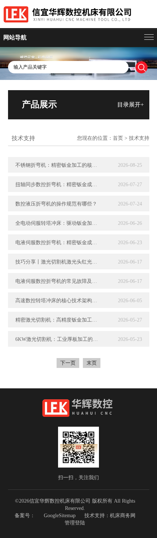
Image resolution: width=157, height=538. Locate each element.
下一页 (68, 363)
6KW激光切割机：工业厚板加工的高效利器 (58, 339)
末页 (92, 363)
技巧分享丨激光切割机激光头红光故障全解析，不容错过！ (58, 262)
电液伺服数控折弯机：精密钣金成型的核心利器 (58, 242)
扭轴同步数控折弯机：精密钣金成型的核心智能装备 (58, 184)
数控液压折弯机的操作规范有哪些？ (56, 204)
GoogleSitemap (60, 515)
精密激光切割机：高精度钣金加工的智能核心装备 (58, 320)
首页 (118, 138)
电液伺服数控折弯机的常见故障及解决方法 (58, 281)
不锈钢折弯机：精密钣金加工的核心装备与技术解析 (58, 165)
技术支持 (139, 138)
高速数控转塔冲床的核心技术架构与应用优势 (58, 300)
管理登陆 (75, 523)
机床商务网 (122, 515)
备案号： (25, 515)
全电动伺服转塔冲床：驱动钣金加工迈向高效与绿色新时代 (58, 223)
